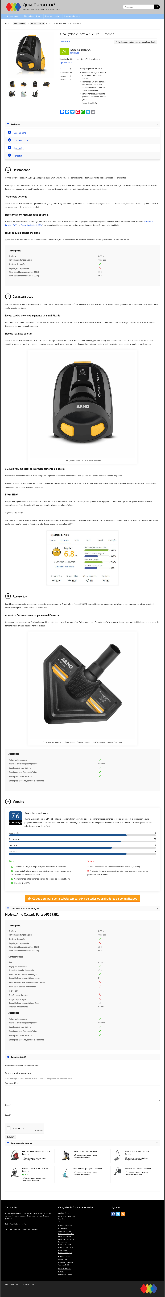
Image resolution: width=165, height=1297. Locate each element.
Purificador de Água (65, 1253)
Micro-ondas (62, 1250)
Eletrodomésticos (65, 1225)
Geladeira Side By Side (66, 1239)
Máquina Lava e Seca (65, 1247)
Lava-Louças (62, 1242)
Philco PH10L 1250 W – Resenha (138, 1168)
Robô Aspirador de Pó (65, 1262)
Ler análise (74, 53)
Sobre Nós (9, 1224)
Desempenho (20, 132)
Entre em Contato (20, 1224)
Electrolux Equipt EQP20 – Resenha (87, 1168)
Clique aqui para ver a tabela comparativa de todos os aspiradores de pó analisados (84, 898)
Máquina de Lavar (64, 1245)
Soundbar (61, 1219)
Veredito (18, 155)
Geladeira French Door (66, 1234)
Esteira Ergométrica (65, 1274)
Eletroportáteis (19, 23)
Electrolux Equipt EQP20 (32, 225)
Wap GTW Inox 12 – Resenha (85, 1151)
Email (8, 1115)
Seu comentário (12, 1083)
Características (21, 140)
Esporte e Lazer (64, 1268)
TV (59, 1222)
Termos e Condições (12, 1229)
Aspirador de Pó (37, 23)
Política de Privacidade (30, 1229)
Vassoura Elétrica (64, 1265)
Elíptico (61, 1272)
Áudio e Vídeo (63, 1213)
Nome (8, 1105)
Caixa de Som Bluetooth (66, 1216)
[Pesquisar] (157, 7)
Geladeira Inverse (64, 1236)
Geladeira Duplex (64, 1231)
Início (7, 23)
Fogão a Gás (62, 1228)
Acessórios (19, 148)
